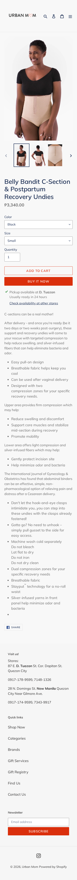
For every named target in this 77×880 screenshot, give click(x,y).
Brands (14, 749)
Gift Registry (18, 772)
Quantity (10, 249)
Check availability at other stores (33, 303)
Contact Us (17, 794)
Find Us (14, 783)
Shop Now (16, 727)
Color (8, 217)
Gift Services (18, 760)
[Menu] (70, 16)
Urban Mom (30, 867)
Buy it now (38, 281)
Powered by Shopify (53, 867)
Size (7, 233)
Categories (17, 738)
